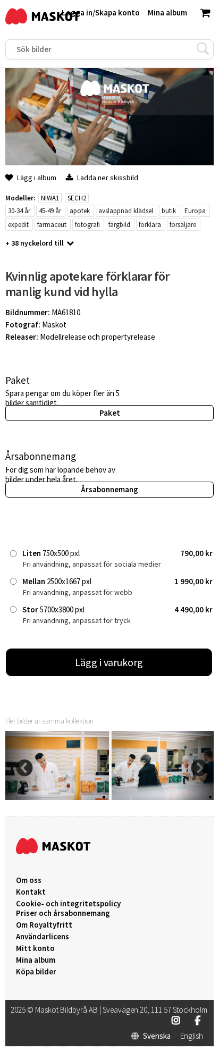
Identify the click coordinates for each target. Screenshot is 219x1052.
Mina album (35, 960)
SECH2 (77, 198)
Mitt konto (35, 948)
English (191, 1036)
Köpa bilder (36, 972)
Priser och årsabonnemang (63, 913)
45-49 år (50, 210)
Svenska (157, 1036)
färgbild (119, 224)
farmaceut (51, 224)
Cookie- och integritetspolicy (68, 903)
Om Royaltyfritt (44, 925)
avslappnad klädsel (125, 210)
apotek (80, 210)
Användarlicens (42, 936)
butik (169, 210)
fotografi (87, 224)
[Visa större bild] (109, 162)
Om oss (28, 880)
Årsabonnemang (109, 489)
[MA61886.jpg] (163, 797)
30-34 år (19, 210)
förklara (150, 224)
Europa (195, 210)
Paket (109, 413)
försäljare (183, 224)
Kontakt (31, 892)
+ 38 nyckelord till (34, 243)
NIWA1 (50, 198)
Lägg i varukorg (109, 662)
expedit (18, 224)
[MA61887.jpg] (57, 797)
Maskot (54, 324)
